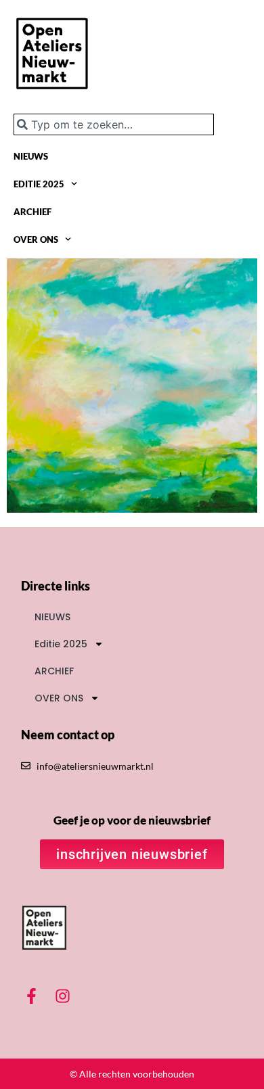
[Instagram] (62, 996)
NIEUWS (31, 156)
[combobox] (114, 124)
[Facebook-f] (31, 996)
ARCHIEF (32, 211)
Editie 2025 (39, 184)
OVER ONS (36, 239)
